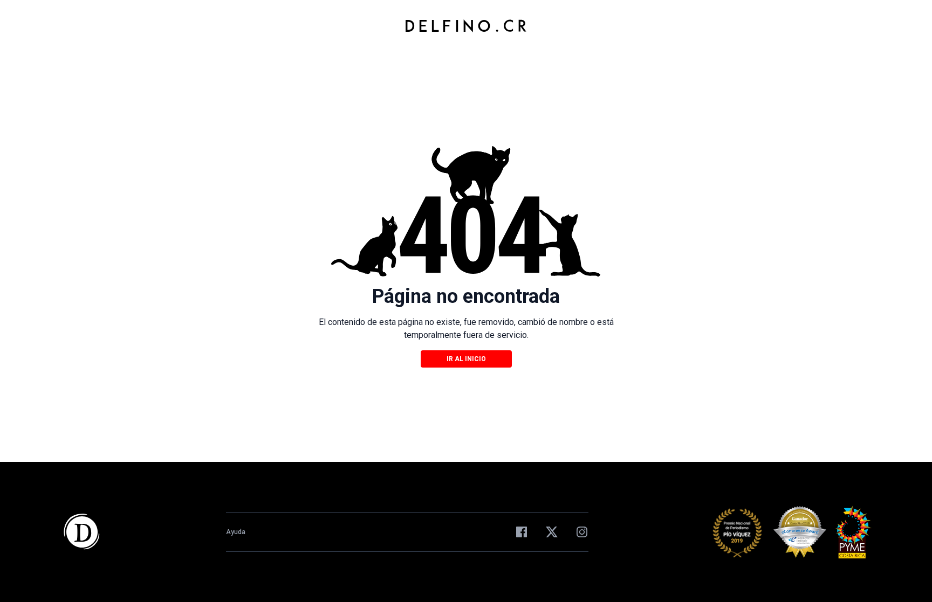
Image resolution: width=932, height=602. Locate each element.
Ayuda (235, 532)
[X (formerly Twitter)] (551, 531)
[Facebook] (521, 531)
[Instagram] (581, 531)
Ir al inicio (466, 359)
